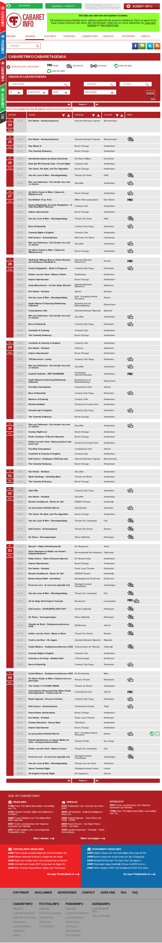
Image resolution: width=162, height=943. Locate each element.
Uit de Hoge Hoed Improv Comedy (45, 601)
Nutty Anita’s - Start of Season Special (48, 558)
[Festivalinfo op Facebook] (135, 46)
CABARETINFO (22, 904)
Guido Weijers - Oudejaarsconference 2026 (50, 647)
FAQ (135, 892)
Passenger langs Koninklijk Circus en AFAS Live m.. (116, 864)
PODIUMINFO (74, 904)
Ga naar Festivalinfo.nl (60, 874)
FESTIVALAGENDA (50, 913)
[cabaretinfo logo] (25, 20)
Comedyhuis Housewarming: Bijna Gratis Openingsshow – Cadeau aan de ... (49, 692)
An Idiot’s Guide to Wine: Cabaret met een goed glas (49, 679)
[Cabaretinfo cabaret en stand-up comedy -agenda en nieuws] (3, 71)
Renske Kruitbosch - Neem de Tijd (45, 502)
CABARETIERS (22, 926)
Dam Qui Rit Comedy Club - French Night (49, 163)
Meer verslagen (90, 838)
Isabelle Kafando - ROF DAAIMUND (46, 374)
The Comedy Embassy (40, 151)
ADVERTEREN (67, 892)
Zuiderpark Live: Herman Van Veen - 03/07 (83, 807)
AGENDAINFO (101, 904)
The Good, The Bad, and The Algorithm (48, 169)
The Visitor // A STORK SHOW (43, 686)
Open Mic (33, 490)
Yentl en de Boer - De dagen (42, 640)
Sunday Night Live (37, 432)
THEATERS (19, 922)
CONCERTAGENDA (77, 913)
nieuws (10, 36)
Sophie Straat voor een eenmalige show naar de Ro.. (117, 853)
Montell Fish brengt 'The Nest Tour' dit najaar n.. (114, 860)
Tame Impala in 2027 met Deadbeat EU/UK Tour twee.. (118, 868)
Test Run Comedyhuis (39, 387)
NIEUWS (18, 908)
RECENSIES (73, 931)
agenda (30, 36)
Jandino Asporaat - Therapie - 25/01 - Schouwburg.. (83, 831)
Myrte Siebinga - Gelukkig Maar (44, 476)
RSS (124, 892)
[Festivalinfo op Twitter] (149, 46)
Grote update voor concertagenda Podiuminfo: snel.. (28, 831)
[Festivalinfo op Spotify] (142, 46)
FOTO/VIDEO (46, 926)
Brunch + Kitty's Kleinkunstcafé (44, 546)
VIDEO (17, 935)
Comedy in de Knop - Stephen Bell (45, 658)
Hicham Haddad (36, 404)
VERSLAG (19, 931)
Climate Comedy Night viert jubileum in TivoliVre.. (30, 813)
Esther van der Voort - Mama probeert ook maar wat (49, 443)
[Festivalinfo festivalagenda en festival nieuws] (3, 17)
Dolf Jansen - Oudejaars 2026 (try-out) (48, 459)
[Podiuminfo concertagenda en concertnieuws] (3, 45)
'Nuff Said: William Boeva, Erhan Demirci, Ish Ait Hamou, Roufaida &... (49, 261)
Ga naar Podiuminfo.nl (136, 874)
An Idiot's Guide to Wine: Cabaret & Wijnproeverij (46, 193)
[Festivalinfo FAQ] (3, 117)
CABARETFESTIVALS (25, 917)
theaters (69, 36)
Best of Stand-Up (37, 226)
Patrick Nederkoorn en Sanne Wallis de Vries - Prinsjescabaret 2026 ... (48, 741)
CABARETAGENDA (24, 913)
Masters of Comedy (38, 399)
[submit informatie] (142, 6)
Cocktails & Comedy (38, 330)
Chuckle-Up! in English (40, 410)
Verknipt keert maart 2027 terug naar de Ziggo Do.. (37, 864)
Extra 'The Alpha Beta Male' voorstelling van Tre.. (31, 807)
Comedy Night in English (41, 232)
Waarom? (70, 6)
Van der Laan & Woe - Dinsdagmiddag (47, 175)
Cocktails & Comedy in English (44, 343)
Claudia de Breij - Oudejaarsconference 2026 (48, 625)
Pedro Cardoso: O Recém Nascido (46, 437)
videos (145, 36)
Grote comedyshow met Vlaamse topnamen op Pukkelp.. (28, 825)
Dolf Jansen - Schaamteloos (42, 237)
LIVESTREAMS (74, 917)
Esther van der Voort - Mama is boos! (47, 748)
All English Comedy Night (41, 773)
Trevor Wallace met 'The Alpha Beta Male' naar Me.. (29, 819)
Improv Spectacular (38, 212)
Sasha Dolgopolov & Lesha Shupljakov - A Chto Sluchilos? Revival (50, 206)
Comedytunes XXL (37, 310)
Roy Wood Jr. (35, 146)
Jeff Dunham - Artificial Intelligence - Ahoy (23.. (82, 813)
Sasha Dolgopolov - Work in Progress (47, 268)
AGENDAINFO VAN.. (100, 910)
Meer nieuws (41, 838)
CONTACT (88, 892)
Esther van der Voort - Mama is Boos (47, 274)
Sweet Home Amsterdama (41, 712)
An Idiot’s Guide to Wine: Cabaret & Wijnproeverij (46, 251)
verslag (108, 36)
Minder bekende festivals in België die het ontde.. (36, 857)
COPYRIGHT (21, 892)
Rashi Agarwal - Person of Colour (45, 699)
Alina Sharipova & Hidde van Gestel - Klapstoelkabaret (47, 552)
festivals (50, 36)
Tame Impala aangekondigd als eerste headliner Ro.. (38, 853)
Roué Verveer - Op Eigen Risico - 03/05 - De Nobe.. (81, 825)
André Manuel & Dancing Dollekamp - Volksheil (47, 304)
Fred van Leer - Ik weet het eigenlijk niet (49, 585)
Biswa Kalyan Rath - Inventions (44, 578)
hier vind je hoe (110, 25)
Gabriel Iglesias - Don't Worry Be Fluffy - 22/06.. (81, 819)
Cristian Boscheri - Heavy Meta (44, 722)
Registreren (57, 6)
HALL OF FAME (101, 916)
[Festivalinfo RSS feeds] (157, 46)
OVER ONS (108, 892)
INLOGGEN (24, 5)
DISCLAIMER (43, 892)
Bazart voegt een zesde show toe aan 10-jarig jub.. (116, 857)
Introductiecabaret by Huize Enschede (48, 158)
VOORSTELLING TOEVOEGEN (25, 67)
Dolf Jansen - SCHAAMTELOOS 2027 (47, 609)
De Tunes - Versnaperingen (42, 537)
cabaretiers (90, 36)
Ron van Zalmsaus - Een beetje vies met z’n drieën (49, 183)
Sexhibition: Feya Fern (40, 199)
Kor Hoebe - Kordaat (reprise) (43, 121)
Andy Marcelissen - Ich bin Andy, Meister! (49, 285)
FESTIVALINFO (49, 904)
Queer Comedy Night (39, 768)
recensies (128, 36)
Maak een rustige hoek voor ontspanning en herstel (37, 860)
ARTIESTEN (46, 917)
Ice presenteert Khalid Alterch (43, 508)
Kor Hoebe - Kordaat (38, 291)
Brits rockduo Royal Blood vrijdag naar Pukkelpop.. (37, 868)
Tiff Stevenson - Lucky (39, 359)
